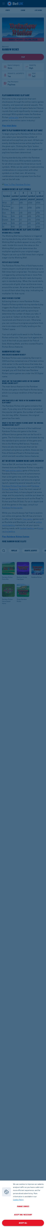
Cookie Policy (18, 1199)
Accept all (23, 1223)
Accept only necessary (23, 1214)
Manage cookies (23, 1206)
